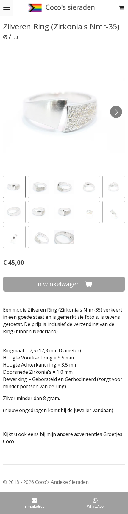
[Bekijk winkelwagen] (121, 8)
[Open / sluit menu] (6, 8)
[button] (14, 187)
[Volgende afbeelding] (116, 112)
